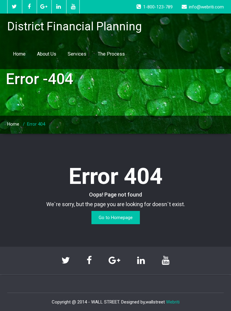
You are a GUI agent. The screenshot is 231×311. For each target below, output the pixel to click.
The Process (111, 54)
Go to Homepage (116, 217)
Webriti (173, 302)
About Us (46, 54)
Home (19, 54)
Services (77, 54)
